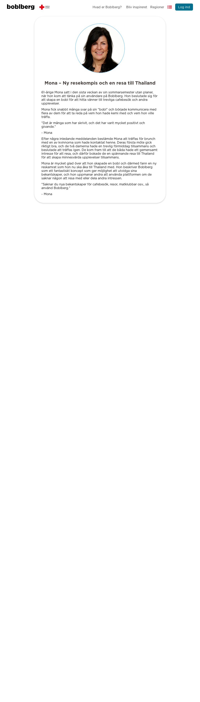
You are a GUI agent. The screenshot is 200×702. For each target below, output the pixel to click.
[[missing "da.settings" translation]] (169, 7)
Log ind (184, 7)
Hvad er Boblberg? (107, 7)
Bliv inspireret (136, 7)
